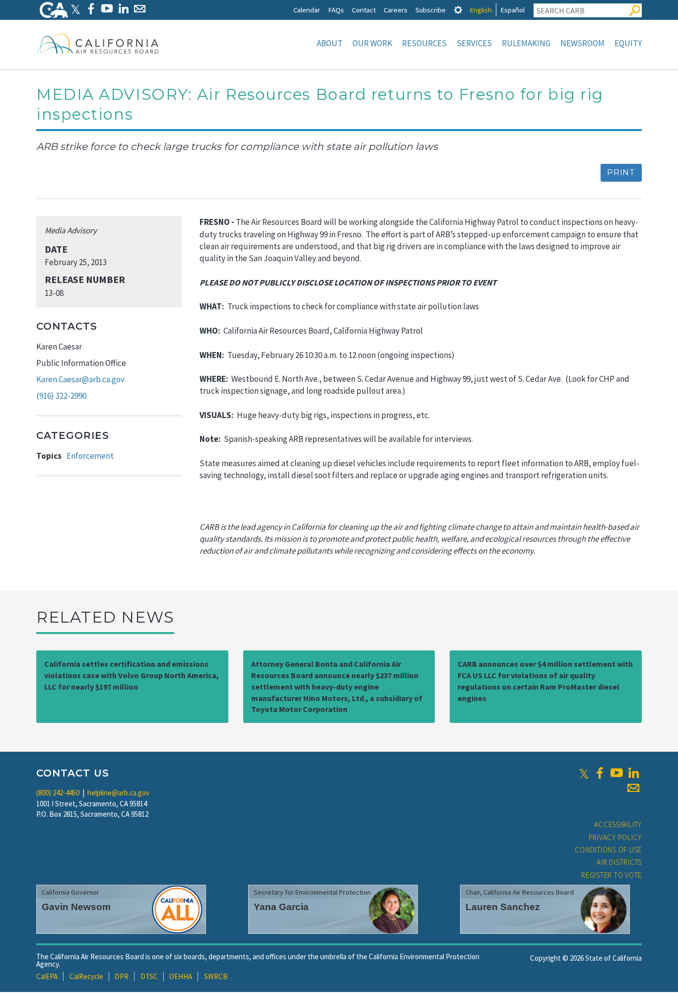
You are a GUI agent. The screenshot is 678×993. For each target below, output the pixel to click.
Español (512, 9)
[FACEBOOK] (90, 8)
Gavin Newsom (76, 907)
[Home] (98, 43)
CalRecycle (86, 976)
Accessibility (618, 824)
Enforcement (90, 455)
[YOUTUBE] (107, 8)
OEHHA (180, 976)
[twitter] (584, 773)
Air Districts (619, 862)
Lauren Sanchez (503, 907)
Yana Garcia (281, 907)
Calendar (306, 9)
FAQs (336, 9)
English (481, 9)
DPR (122, 976)
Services (474, 43)
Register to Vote (611, 875)
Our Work (372, 43)
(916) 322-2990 (61, 395)
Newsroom (582, 43)
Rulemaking (526, 43)
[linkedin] (633, 773)
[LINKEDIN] (123, 8)
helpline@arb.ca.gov (118, 792)
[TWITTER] (75, 8)
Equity (628, 43)
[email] (633, 787)
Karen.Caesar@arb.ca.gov (80, 379)
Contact (364, 9)
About (329, 43)
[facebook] (599, 773)
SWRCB (216, 976)
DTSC (149, 976)
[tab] (458, 9)
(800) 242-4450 (57, 792)
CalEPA (47, 976)
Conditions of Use (608, 849)
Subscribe (430, 9)
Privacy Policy (615, 837)
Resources (424, 43)
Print (621, 172)
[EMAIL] (140, 8)
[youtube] (616, 773)
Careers (395, 9)
